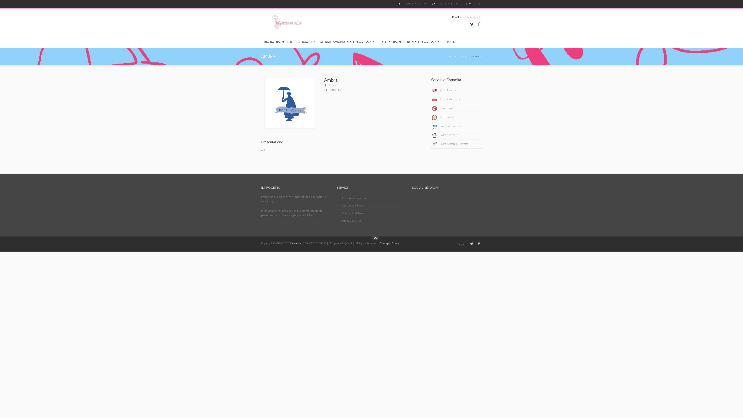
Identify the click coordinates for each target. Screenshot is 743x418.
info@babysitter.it (470, 17)
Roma (464, 56)
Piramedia (295, 243)
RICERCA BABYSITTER (278, 42)
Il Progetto (306, 42)
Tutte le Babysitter (351, 220)
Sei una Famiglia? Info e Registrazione (348, 42)
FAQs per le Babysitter (354, 213)
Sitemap (384, 243)
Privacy (395, 243)
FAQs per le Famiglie (352, 205)
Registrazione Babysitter (450, 4)
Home (452, 56)
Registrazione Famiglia (414, 4)
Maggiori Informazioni (353, 198)
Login (476, 4)
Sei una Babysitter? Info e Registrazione (411, 42)
